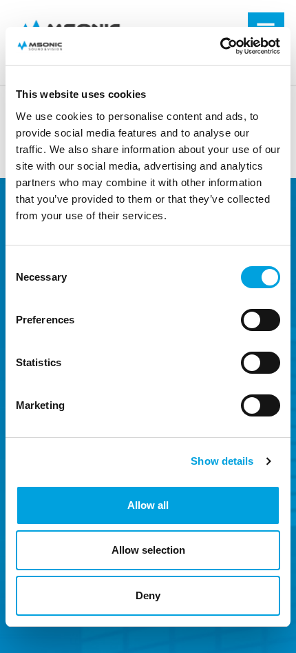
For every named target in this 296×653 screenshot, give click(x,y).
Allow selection (148, 550)
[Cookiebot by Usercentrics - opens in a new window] (220, 46)
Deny (148, 595)
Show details (222, 461)
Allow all (148, 505)
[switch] (260, 320)
